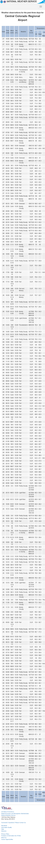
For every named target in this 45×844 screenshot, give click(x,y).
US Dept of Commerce (7, 812)
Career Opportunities (7, 839)
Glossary (3, 831)
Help (2, 829)
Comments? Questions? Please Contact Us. (13, 822)
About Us (3, 837)
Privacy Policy (5, 834)
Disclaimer (4, 825)
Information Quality (6, 827)
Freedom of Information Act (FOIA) (11, 836)
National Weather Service (8, 815)
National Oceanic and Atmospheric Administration (15, 813)
